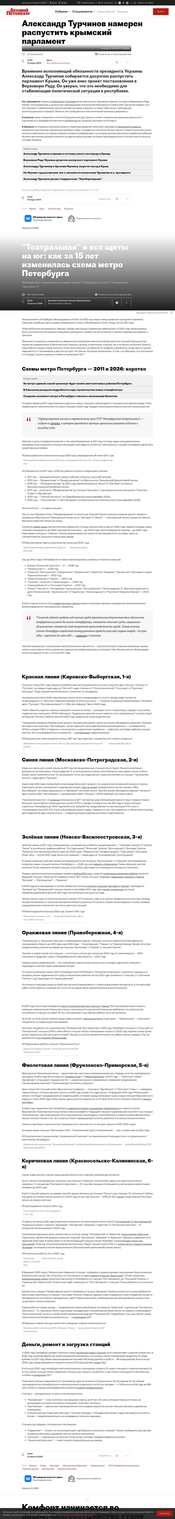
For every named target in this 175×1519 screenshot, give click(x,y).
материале (80, 1317)
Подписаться (88, 3)
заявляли (81, 635)
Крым (41, 208)
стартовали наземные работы (120, 873)
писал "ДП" (100, 1362)
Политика (68, 208)
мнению (55, 800)
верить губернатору (106, 864)
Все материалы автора (58, 63)
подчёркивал (82, 732)
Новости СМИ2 (30, 228)
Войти (160, 11)
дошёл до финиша (113, 889)
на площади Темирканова (51, 1038)
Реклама (122, 11)
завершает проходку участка (127, 877)
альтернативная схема (35, 1279)
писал (120, 1196)
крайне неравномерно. (90, 1387)
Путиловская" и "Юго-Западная (133, 1221)
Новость (33, 1465)
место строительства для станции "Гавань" (85, 1006)
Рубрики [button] (62, 11)
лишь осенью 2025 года (135, 1234)
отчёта (55, 423)
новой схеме (40, 527)
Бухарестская (73, 1076)
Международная (94, 1076)
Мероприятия (106, 11)
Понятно (165, 1513)
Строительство (97, 1465)
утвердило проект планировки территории (92, 1108)
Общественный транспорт (75, 1465)
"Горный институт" (93, 1018)
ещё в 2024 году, (83, 873)
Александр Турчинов (63, 101)
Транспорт (54, 1465)
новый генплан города (66, 603)
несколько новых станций (91, 1352)
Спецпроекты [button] (82, 11)
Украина (32, 208)
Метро (43, 1465)
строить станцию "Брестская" (106, 1275)
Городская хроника (30, 1468)
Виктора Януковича (129, 126)
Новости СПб (48, 1468)
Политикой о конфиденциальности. (75, 1515)
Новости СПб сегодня (66, 1468)
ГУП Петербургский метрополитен (123, 1465)
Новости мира (54, 208)
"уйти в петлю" (89, 787)
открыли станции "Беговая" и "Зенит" (108, 886)
